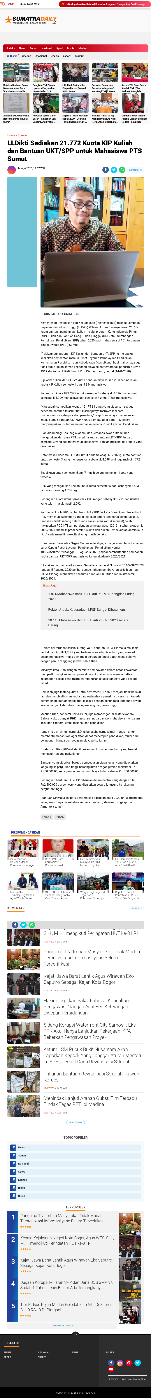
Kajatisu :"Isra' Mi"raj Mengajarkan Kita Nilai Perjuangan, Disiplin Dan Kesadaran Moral (104, 119)
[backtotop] (75, 1335)
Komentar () (135, 169)
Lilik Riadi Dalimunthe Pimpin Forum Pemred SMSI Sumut (74, 88)
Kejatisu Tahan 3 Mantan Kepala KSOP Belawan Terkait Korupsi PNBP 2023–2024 (75, 119)
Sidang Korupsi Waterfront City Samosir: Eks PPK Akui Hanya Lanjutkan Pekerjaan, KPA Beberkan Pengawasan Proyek (107, 4)
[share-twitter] (114, 170)
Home (10, 4)
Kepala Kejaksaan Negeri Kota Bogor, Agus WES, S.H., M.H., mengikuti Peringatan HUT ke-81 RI (94, 930)
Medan (82, 48)
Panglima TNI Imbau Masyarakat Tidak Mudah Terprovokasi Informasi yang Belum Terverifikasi (92, 958)
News (22, 48)
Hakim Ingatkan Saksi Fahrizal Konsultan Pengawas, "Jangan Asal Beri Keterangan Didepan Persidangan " (86, 1007)
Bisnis (70, 48)
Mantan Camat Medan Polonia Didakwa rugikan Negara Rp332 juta (134, 118)
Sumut (33, 48)
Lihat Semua (75, 1122)
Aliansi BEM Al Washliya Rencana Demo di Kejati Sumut (16, 118)
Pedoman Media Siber (134, 1379)
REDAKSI (114, 1379)
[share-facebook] (105, 170)
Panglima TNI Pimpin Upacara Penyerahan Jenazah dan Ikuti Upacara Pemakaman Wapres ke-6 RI (44, 88)
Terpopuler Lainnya (62, 1325)
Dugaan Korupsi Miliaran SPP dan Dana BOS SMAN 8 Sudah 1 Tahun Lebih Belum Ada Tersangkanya (66, 1285)
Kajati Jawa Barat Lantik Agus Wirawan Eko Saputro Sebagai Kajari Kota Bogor (89, 979)
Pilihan (60, 817)
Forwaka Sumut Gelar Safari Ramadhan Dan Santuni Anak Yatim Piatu (44, 119)
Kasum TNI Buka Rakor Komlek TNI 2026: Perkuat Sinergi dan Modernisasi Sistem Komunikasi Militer (134, 88)
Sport (59, 48)
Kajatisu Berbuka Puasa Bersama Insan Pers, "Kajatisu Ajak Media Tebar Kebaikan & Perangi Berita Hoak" (15, 88)
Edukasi (23, 135)
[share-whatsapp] (122, 170)
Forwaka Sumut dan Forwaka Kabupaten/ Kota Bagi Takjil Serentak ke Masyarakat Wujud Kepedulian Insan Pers (105, 88)
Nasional (47, 48)
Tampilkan (136, 908)
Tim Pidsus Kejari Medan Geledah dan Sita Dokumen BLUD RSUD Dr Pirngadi (66, 1307)
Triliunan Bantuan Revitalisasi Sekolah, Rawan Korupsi (91, 1077)
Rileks (21, 1195)
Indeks (11, 48)
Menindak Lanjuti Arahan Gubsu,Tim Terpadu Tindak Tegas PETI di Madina (90, 1101)
